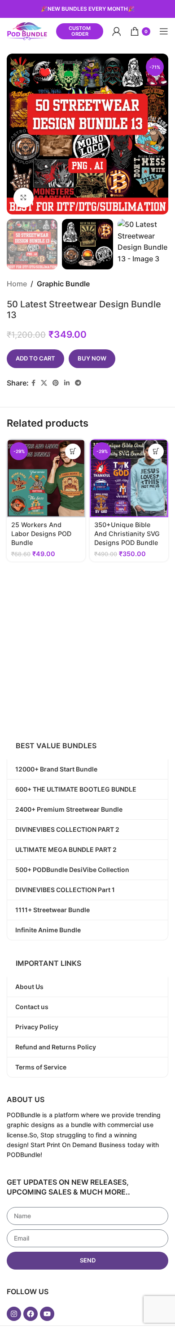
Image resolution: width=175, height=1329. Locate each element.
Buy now (92, 358)
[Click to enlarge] (23, 198)
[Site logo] (27, 30)
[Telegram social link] (78, 383)
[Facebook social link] (33, 383)
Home (17, 283)
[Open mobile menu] (164, 31)
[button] (73, 451)
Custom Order (80, 31)
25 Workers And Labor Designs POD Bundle (41, 533)
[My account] (117, 31)
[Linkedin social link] (66, 383)
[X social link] (44, 383)
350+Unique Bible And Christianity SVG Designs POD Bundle (127, 533)
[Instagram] (14, 1314)
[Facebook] (30, 1314)
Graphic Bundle (63, 283)
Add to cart (35, 358)
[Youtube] (47, 1314)
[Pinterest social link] (55, 383)
